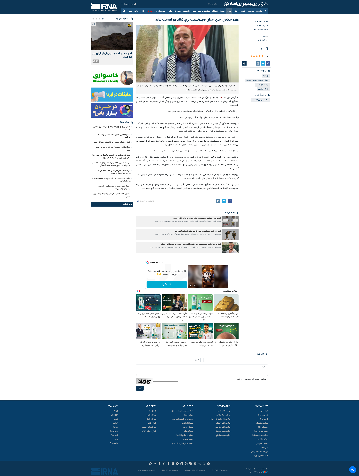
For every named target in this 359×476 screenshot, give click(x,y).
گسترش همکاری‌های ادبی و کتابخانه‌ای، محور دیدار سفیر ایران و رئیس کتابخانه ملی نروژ (111, 156)
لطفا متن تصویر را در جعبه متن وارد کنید (252, 379)
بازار (142, 11)
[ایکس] (204, 464)
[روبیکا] (200, 464)
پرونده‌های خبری (223, 411)
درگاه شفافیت (262, 439)
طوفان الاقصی (263, 89)
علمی (194, 11)
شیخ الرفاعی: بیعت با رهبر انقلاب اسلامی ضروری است (112, 149)
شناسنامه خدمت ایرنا (260, 435)
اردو (116, 439)
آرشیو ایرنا (264, 419)
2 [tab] (99, 18)
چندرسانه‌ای (160, 11)
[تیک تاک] (164, 464)
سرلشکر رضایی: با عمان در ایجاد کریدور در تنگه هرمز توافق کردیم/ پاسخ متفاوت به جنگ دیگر (111, 164)
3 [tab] (96, 18)
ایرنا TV (149, 11)
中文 (116, 411)
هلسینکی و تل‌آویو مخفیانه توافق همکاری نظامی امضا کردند (111, 128)
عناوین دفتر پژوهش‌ (222, 431)
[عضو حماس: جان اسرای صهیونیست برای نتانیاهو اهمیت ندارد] (187, 53)
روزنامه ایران (151, 415)
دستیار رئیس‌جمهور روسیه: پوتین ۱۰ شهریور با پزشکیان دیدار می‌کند (113, 187)
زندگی (136, 11)
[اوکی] (159, 464)
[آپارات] (195, 464)
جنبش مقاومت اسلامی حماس (258, 80)
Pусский (114, 435)
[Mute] (194, 285)
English (114, 415)
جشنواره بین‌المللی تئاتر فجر (182, 443)
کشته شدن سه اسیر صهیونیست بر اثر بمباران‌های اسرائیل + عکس (197, 218)
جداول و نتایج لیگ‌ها (184, 435)
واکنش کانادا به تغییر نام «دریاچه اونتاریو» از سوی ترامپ (111, 195)
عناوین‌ (259, 11)
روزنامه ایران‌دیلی (149, 427)
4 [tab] (93, 18)
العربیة (115, 419)
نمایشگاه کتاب (187, 423)
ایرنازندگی (152, 411)
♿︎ (353, 469)
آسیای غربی (261, 40)
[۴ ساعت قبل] (112, 36)
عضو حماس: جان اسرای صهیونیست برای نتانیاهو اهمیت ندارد (197, 20)
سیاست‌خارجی (204, 11)
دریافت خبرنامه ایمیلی (259, 451)
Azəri (115, 423)
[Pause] (190, 285)
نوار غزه (266, 75)
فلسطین (186, 11)
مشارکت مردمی (262, 443)
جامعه (222, 11)
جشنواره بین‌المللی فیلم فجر (182, 419)
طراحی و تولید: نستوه (256, 472)
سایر (130, 11)
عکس (170, 11)
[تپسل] (147, 262)
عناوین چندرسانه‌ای (223, 435)
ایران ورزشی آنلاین (148, 431)
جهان (229, 11)
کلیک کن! (166, 284)
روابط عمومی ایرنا (261, 431)
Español (114, 431)
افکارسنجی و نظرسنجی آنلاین (181, 411)
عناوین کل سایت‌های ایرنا (220, 419)
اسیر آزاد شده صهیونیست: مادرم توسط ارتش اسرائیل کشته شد (198, 231)
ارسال (140, 388)
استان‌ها (177, 11)
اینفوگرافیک (188, 431)
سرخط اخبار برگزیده (222, 415)
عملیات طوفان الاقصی (261, 100)
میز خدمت (264, 447)
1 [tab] (102, 18)
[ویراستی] (173, 464)
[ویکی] (155, 464)
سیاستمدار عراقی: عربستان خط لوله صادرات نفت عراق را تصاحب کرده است (112, 172)
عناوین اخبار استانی (223, 423)
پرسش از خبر (188, 427)
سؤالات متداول (262, 423)
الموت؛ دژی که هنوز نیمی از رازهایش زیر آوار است (112, 55)
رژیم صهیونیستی (262, 84)
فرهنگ (215, 11)
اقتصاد (243, 11)
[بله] (191, 464)
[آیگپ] (186, 464)
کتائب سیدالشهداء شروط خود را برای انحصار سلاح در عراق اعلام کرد (111, 180)
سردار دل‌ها (188, 415)
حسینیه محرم (188, 439)
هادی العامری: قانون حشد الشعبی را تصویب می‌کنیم (113, 136)
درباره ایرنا (264, 411)
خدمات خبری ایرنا (261, 455)
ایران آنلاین (151, 423)
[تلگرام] (208, 464)
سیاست (251, 11)
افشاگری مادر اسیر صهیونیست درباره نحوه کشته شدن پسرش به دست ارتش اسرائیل (190, 244)
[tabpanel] (112, 43)
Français (114, 443)
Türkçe (114, 427)
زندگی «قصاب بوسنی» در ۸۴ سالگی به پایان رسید (112, 142)
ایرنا (245, 4)
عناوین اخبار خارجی (222, 427)
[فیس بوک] (168, 464)
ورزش (235, 11)
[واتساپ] (150, 464)
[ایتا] (182, 464)
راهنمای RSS (262, 427)
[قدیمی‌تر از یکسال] (230, 221)
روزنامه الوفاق (150, 419)
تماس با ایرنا (263, 415)
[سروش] (177, 464)
